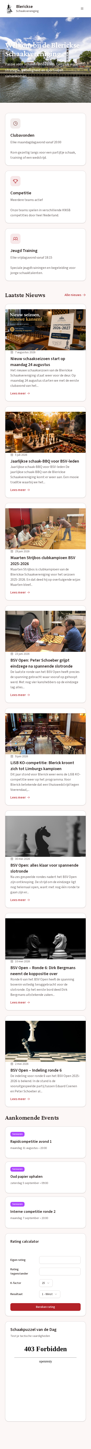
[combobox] (46, 1283)
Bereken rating (45, 1307)
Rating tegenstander (19, 1271)
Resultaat (16, 1294)
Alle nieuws (73, 295)
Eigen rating (18, 1260)
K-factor (15, 1283)
